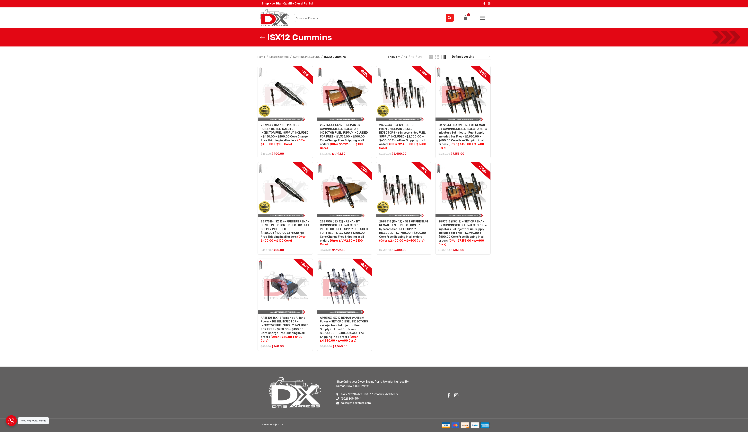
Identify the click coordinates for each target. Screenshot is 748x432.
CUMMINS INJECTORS (306, 57)
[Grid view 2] (431, 57)
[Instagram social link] (489, 3)
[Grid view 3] (437, 57)
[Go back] (262, 37)
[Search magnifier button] (450, 18)
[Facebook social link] (484, 3)
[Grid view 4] (444, 57)
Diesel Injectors (279, 57)
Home (261, 57)
